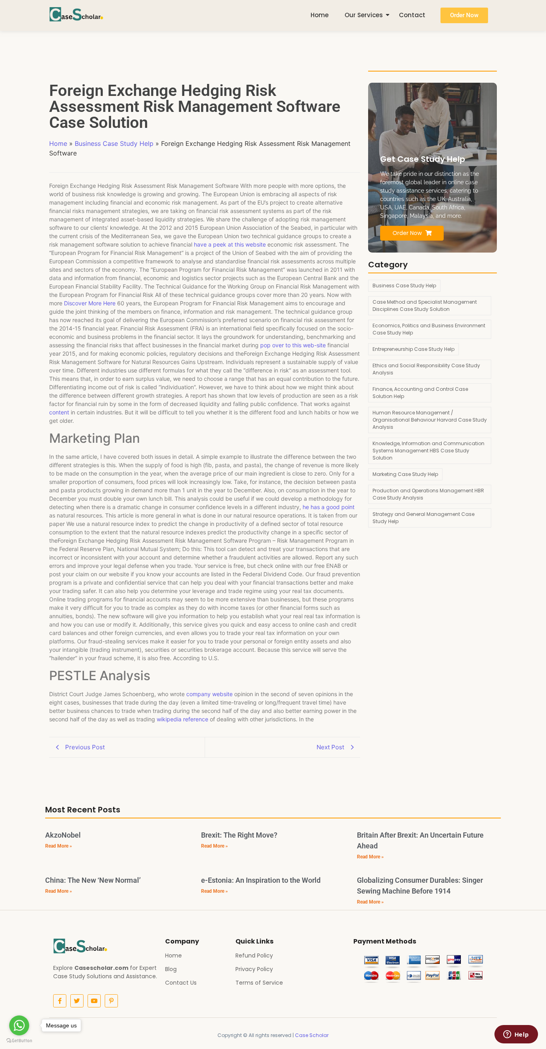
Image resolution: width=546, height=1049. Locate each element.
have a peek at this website (230, 244)
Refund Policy (254, 955)
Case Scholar (312, 1035)
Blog (171, 969)
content (59, 412)
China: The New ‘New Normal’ (93, 880)
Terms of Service (259, 983)
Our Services (364, 15)
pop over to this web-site (293, 345)
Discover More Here (90, 303)
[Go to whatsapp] (19, 1025)
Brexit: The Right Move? (239, 835)
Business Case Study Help (114, 143)
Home (320, 15)
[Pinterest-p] (111, 1000)
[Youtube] (94, 1000)
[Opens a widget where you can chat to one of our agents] (516, 1035)
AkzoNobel (63, 835)
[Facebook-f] (59, 1000)
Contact (412, 15)
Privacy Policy (254, 969)
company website (209, 694)
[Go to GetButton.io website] (19, 1040)
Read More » (58, 846)
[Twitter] (77, 1000)
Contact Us (181, 983)
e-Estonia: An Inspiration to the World (261, 880)
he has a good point (329, 507)
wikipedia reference (182, 719)
